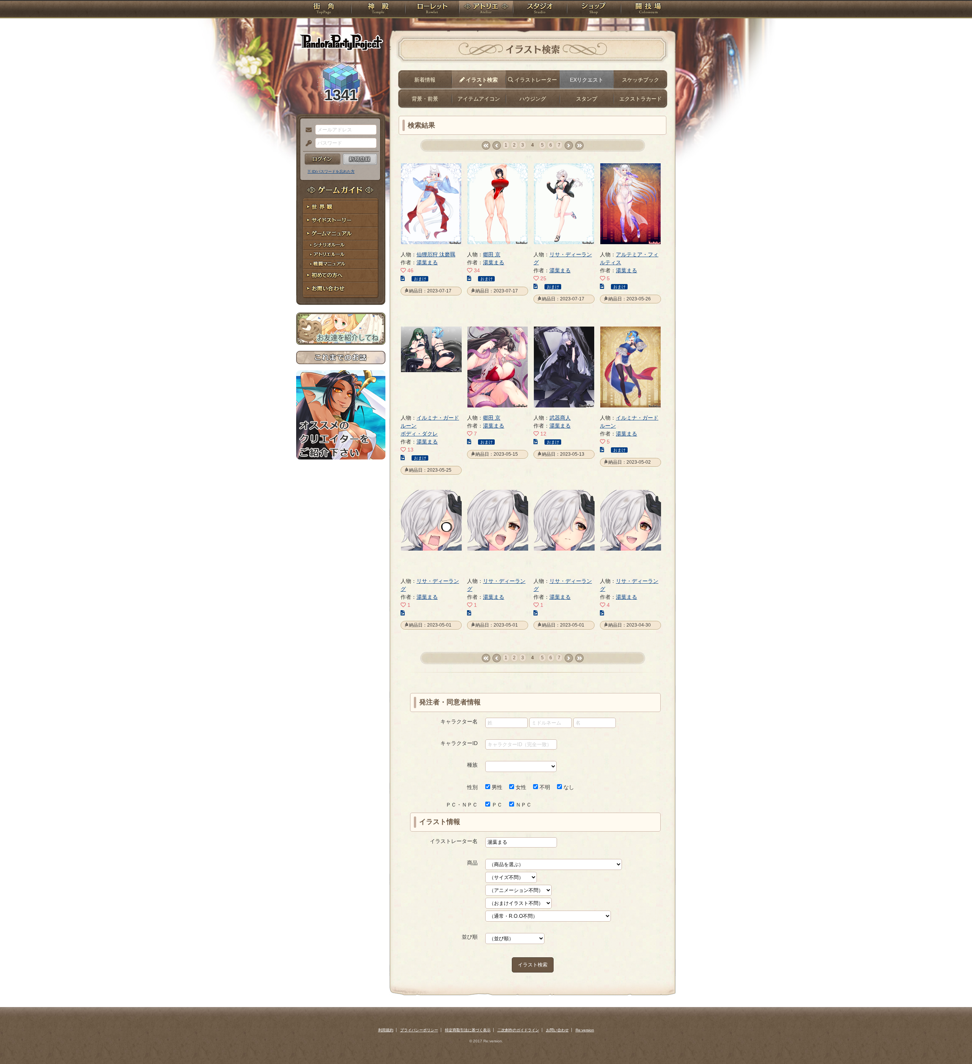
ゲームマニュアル (340, 233)
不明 (544, 787)
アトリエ (486, 9)
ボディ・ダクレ (419, 434)
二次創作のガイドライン (518, 1030)
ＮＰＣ (523, 805)
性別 (472, 787)
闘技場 (648, 9)
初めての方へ (340, 275)
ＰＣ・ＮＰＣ (462, 805)
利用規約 (385, 1030)
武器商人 (560, 418)
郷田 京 (491, 254)
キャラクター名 (459, 721)
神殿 (378, 9)
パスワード (307, 143)
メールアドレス (307, 130)
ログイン (323, 159)
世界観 (340, 207)
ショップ (594, 9)
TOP (323, 9)
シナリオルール (340, 245)
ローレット (432, 9)
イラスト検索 (533, 965)
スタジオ (540, 9)
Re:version (585, 1030)
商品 (472, 863)
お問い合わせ (340, 288)
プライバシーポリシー (419, 1030)
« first (486, 145)
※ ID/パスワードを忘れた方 (331, 171)
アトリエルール (340, 254)
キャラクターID (459, 743)
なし (568, 787)
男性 (496, 787)
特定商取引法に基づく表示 (468, 1030)
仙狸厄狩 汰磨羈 (436, 254)
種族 (472, 765)
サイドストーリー (340, 220)
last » (579, 145)
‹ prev (496, 145)
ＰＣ (496, 805)
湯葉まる (427, 262)
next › (568, 145)
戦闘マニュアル (340, 264)
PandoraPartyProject (340, 41)
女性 (520, 787)
